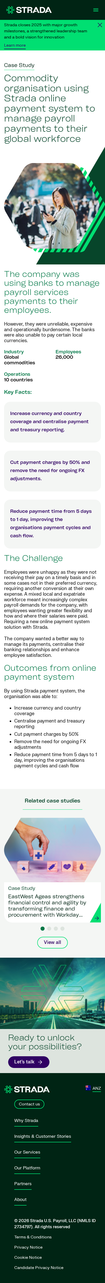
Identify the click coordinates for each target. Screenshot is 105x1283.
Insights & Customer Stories (42, 1136)
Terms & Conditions (32, 1237)
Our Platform (27, 1168)
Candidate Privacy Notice (38, 1267)
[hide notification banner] (100, 25)
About (20, 1199)
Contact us (29, 1104)
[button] (43, 929)
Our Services (27, 1152)
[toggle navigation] (96, 10)
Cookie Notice (28, 1257)
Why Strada (26, 1120)
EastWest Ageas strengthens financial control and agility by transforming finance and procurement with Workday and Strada (47, 906)
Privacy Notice (28, 1247)
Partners (23, 1183)
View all (52, 942)
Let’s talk (24, 1062)
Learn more (15, 45)
